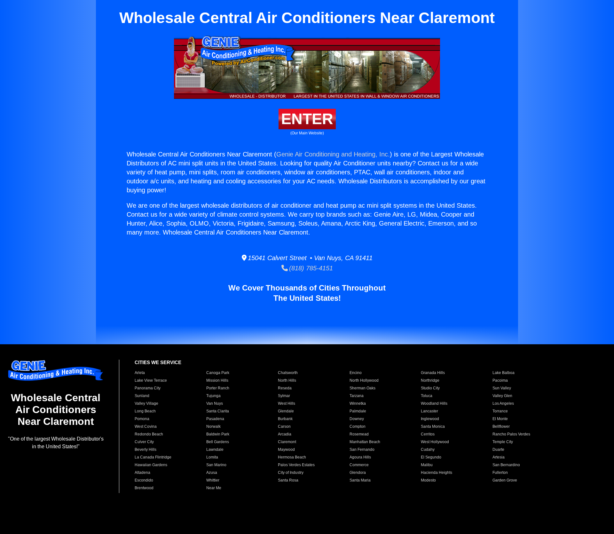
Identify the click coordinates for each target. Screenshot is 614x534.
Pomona (142, 419)
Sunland (142, 396)
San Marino (216, 465)
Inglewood (430, 419)
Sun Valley (501, 388)
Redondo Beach (149, 434)
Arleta (140, 373)
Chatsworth (288, 373)
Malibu (427, 465)
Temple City (502, 442)
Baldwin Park (217, 434)
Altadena (142, 472)
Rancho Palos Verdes (511, 434)
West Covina (146, 426)
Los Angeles (503, 403)
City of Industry (290, 472)
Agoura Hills (360, 457)
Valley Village (146, 403)
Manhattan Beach (365, 442)
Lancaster (429, 411)
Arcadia (284, 434)
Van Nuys (214, 403)
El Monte (500, 419)
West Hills (286, 403)
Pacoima (500, 380)
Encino (356, 373)
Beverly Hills (145, 449)
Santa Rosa (288, 480)
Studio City (430, 388)
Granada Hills (433, 373)
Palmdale (358, 411)
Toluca (426, 396)
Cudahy (428, 449)
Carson (284, 426)
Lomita (212, 457)
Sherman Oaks (362, 388)
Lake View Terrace (151, 380)
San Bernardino (506, 465)
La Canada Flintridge (153, 457)
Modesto (428, 480)
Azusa (211, 472)
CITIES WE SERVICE (158, 362)
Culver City (144, 442)
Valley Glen (502, 396)
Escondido (144, 480)
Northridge (430, 380)
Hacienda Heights (436, 472)
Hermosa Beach (292, 457)
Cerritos (428, 434)
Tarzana (357, 396)
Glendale (286, 411)
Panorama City (148, 388)
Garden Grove (504, 480)
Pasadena (215, 419)
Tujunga (213, 396)
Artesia (498, 457)
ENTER (307, 118)
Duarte (498, 449)
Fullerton (500, 472)
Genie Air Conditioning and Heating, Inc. (333, 154)
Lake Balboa (503, 373)
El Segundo (431, 457)
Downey (357, 419)
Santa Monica (433, 426)
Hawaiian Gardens (151, 465)
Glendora (358, 472)
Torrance (500, 411)
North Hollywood (364, 380)
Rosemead (359, 434)
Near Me (213, 488)
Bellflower (501, 426)
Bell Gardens (217, 442)
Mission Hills (217, 380)
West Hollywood (435, 442)
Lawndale (215, 449)
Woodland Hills (434, 403)
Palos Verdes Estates (296, 465)
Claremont (287, 442)
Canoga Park (217, 373)
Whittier (212, 480)
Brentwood (144, 488)
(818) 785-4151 (310, 268)
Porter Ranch (217, 388)
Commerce (359, 465)
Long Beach (145, 411)
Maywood (286, 449)
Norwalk (213, 426)
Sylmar (284, 396)
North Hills (287, 380)
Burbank (285, 419)
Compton (358, 426)
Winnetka (358, 403)
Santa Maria (360, 480)
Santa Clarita (217, 411)
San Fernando (362, 449)
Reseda (285, 388)
